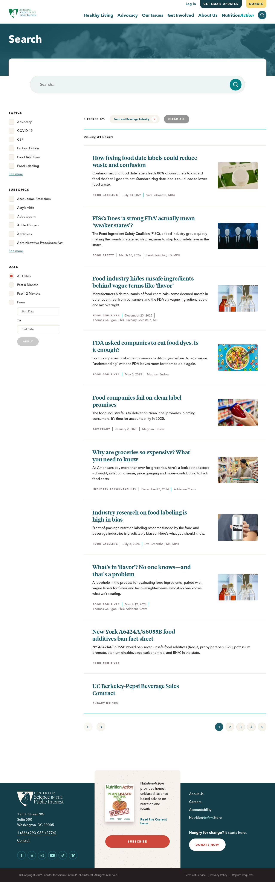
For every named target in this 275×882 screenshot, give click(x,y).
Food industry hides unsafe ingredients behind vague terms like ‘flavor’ (143, 282)
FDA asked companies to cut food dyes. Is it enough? (145, 346)
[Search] (235, 84)
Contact (23, 840)
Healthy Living (98, 15)
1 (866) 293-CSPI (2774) (36, 833)
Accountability (200, 809)
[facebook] (21, 855)
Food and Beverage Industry (131, 119)
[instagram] (42, 855)
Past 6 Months (27, 285)
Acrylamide (25, 208)
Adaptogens (26, 216)
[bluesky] (73, 855)
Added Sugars (28, 225)
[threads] (32, 855)
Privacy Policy (218, 875)
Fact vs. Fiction (28, 148)
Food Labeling (28, 166)
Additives (24, 234)
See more (16, 174)
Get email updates (220, 4)
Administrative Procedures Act (40, 243)
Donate (256, 4)
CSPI (20, 139)
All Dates (24, 276)
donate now (207, 844)
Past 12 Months (28, 293)
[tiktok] (62, 855)
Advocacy (128, 15)
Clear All (176, 119)
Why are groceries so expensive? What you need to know (141, 455)
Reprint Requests (243, 875)
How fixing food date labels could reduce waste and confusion (144, 161)
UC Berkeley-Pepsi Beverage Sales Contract (135, 689)
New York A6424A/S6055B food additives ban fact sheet (133, 635)
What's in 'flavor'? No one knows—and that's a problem (141, 570)
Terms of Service (195, 875)
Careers (195, 802)
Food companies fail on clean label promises (136, 401)
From (21, 302)
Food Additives (28, 157)
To (19, 320)
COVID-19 (25, 131)
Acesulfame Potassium (34, 199)
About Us (207, 15)
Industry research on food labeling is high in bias (139, 516)
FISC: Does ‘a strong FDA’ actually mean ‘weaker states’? (143, 221)
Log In (191, 4)
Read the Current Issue (153, 821)
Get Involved (181, 15)
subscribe (137, 841)
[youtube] (52, 855)
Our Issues (152, 15)
